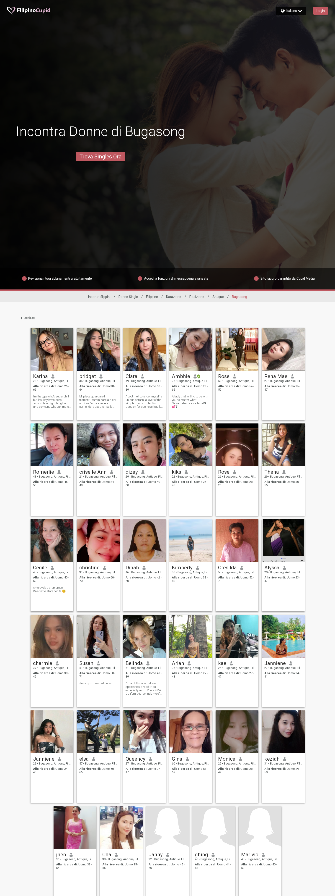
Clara (131, 376)
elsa (84, 759)
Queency (135, 759)
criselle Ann (93, 472)
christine (89, 567)
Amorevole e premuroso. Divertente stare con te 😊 (49, 589)
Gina (177, 759)
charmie (42, 663)
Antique (218, 297)
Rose (223, 376)
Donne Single (128, 297)
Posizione (196, 297)
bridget (87, 376)
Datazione (173, 297)
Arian (178, 663)
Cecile (40, 567)
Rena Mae (275, 376)
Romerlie (43, 472)
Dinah (132, 567)
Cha (106, 854)
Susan (86, 663)
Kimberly (182, 567)
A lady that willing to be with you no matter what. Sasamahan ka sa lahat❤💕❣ (190, 401)
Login (321, 11)
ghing (201, 854)
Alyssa (271, 567)
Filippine (152, 297)
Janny (156, 854)
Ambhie (181, 376)
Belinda (134, 663)
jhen (61, 854)
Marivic (249, 854)
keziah (272, 759)
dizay (132, 472)
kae (222, 663)
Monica (226, 759)
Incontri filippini (99, 297)
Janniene (275, 663)
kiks (176, 472)
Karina (40, 376)
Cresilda (227, 567)
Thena (271, 472)
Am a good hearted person (96, 683)
